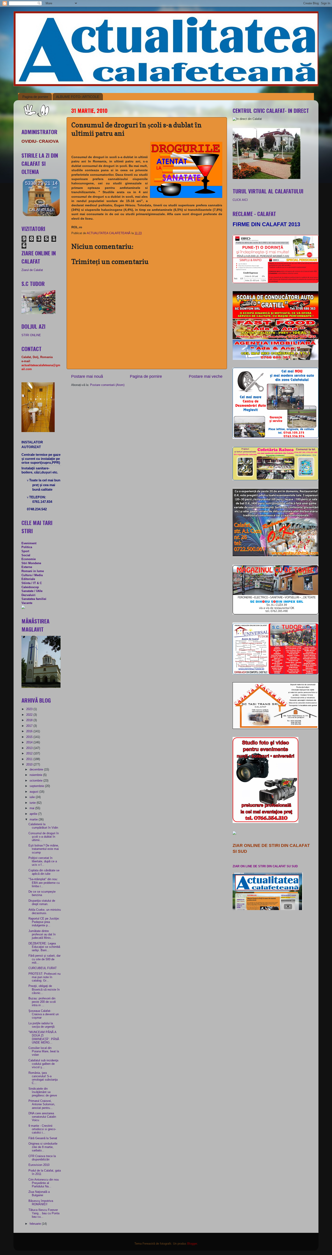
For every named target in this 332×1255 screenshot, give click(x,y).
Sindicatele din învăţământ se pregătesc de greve (42, 1092)
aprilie (34, 813)
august (34, 791)
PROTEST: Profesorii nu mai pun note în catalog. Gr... (44, 977)
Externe (26, 567)
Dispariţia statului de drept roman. (41, 902)
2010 (29, 764)
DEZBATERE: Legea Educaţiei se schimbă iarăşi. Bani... (44, 947)
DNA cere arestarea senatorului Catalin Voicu (42, 1117)
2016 (29, 731)
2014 (29, 742)
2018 (29, 720)
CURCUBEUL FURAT (42, 968)
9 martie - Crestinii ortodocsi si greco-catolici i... (42, 1129)
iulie (33, 797)
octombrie (36, 780)
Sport (25, 551)
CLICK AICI (240, 200)
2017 (29, 725)
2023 (29, 709)
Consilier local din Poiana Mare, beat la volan (43, 1051)
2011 (29, 759)
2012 (29, 753)
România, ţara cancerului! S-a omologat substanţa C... (43, 1078)
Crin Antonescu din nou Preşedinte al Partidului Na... (43, 1183)
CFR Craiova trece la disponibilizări (42, 1158)
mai (32, 808)
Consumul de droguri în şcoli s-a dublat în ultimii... (43, 837)
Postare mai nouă (87, 376)
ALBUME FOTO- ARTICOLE (77, 97)
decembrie (37, 769)
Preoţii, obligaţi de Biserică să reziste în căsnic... (44, 989)
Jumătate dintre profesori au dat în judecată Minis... (42, 934)
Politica (26, 547)
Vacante (26, 603)
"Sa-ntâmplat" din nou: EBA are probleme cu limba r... (44, 883)
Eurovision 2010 (38, 1165)
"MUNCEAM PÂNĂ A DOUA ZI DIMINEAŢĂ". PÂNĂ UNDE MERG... (43, 1037)
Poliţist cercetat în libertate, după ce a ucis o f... (42, 861)
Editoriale (28, 579)
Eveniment (28, 543)
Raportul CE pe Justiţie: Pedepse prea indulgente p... (44, 922)
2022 (29, 714)
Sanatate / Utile (31, 591)
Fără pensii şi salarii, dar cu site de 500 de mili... (44, 959)
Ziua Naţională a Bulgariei (39, 1193)
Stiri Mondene (31, 563)
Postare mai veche (205, 376)
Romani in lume (32, 571)
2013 (29, 748)
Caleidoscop (30, 587)
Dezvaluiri (28, 595)
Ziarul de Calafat (32, 270)
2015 (29, 737)
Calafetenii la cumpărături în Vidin (43, 826)
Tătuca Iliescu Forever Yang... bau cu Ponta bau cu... (43, 1213)
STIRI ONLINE (31, 335)
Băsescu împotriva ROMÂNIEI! (40, 1202)
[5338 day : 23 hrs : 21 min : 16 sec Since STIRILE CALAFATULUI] (41, 215)
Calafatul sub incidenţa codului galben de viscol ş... (43, 1064)
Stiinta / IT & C (31, 583)
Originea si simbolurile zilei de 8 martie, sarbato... (42, 1147)
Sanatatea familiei (33, 599)
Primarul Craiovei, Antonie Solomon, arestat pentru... (41, 1104)
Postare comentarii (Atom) (107, 385)
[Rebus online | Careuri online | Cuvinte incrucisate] (23, 608)
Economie (28, 559)
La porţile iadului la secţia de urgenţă (41, 1025)
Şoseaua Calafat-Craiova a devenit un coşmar (43, 1014)
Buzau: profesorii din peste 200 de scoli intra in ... (42, 1002)
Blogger (192, 1243)
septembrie (37, 786)
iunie (33, 802)
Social (25, 555)
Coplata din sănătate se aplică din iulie (43, 872)
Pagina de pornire (35, 97)
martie (34, 819)
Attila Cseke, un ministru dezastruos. (44, 911)
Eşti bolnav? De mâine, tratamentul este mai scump (43, 849)
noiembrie (36, 775)
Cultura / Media (32, 575)
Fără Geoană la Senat (42, 1138)
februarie (36, 1223)
